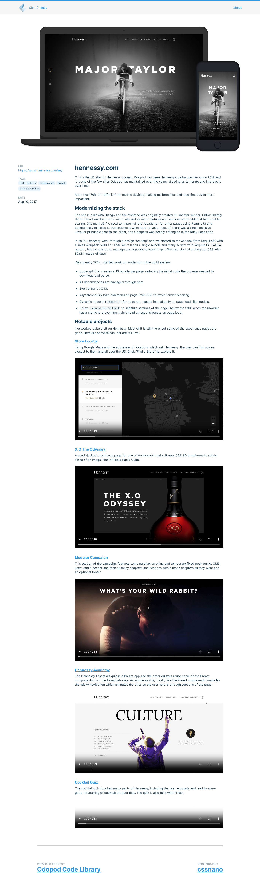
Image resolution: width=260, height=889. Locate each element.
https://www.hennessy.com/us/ (40, 170)
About (237, 8)
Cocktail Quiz (86, 782)
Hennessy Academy (92, 670)
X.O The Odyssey (90, 449)
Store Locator (86, 341)
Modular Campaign (91, 557)
